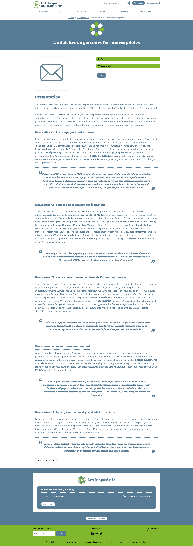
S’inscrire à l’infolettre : (42, 528)
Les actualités (147, 11)
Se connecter (152, 3)
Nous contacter (154, 528)
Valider (61, 533)
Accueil (71, 18)
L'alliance (43, 11)
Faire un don (138, 3)
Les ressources (125, 11)
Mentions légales (153, 531)
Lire (101, 75)
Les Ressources (83, 18)
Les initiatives (103, 11)
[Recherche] (128, 3)
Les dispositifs (81, 11)
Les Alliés (61, 11)
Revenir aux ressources (96, 518)
